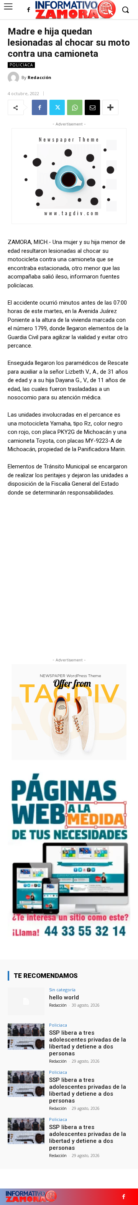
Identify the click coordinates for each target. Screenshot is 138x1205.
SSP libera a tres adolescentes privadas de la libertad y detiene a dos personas (87, 1043)
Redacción (39, 77)
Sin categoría (62, 989)
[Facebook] (28, 10)
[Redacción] (14, 77)
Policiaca (21, 65)
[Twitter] (57, 107)
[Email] (92, 107)
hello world (64, 997)
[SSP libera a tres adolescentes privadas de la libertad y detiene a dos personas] (26, 1036)
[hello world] (26, 1001)
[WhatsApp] (74, 107)
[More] (110, 107)
